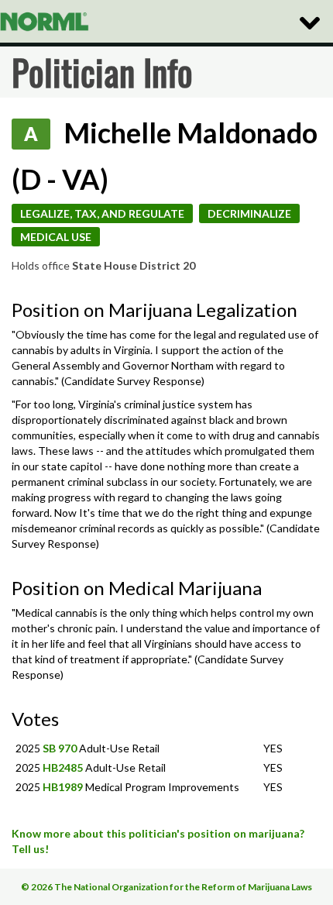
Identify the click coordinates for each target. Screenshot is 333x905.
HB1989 (63, 786)
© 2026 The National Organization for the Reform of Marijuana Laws (166, 887)
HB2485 (63, 767)
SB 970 (60, 748)
